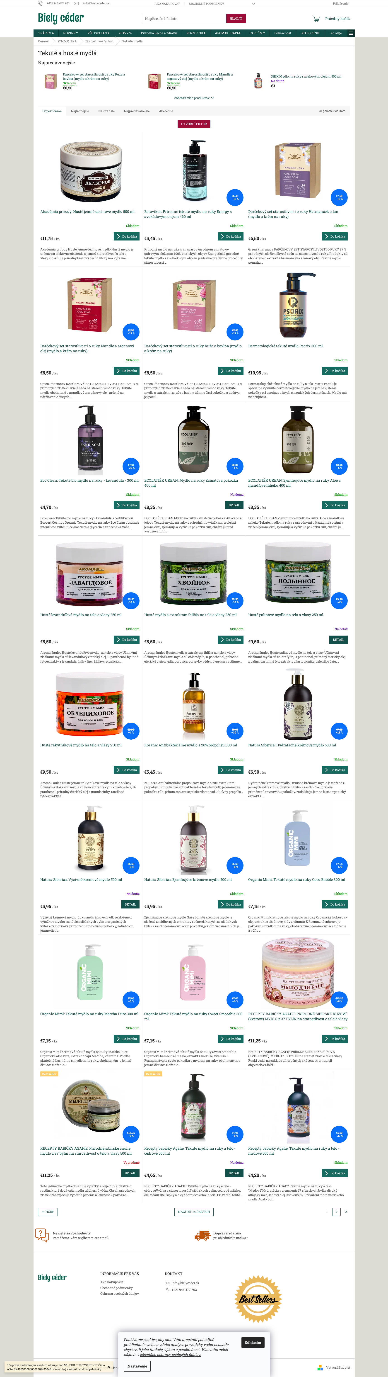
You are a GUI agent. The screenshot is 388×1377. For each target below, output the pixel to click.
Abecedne (166, 111)
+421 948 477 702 (184, 1289)
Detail (234, 505)
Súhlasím (253, 1342)
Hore (50, 1211)
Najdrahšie (106, 111)
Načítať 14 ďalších (194, 1211)
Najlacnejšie (80, 111)
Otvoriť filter (194, 124)
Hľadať (236, 18)
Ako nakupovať (167, 4)
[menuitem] (46, 33)
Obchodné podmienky (206, 4)
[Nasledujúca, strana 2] (337, 1212)
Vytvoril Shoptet (338, 1367)
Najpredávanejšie (137, 111)
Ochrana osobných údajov (119, 1293)
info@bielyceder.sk (185, 1283)
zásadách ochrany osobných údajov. (170, 1354)
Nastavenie (137, 1366)
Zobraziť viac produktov (192, 98)
